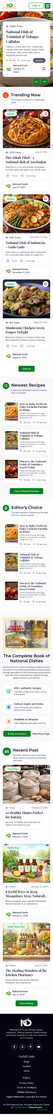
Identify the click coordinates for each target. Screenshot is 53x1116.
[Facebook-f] (14, 1047)
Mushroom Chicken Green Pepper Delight (25, 330)
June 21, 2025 (19, 187)
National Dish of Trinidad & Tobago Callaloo (22, 36)
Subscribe (42, 1109)
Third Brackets (21, 1107)
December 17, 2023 (21, 272)
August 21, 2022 (19, 357)
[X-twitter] (22, 1047)
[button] (44, 82)
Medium (39, 60)
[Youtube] (38, 1047)
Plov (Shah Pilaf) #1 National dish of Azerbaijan (26, 159)
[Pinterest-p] (30, 1047)
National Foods (20, 65)
